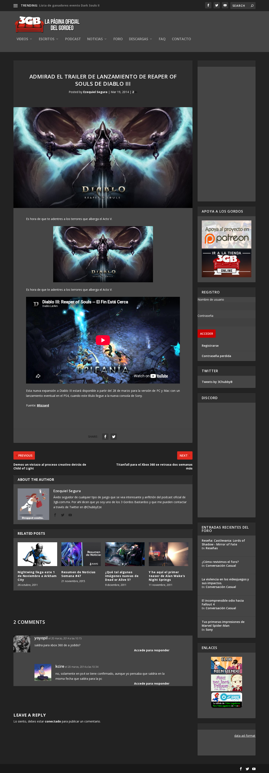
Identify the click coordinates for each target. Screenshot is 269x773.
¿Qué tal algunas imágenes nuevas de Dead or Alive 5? (121, 576)
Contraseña (205, 316)
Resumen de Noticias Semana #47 (78, 574)
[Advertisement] (226, 134)
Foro (118, 39)
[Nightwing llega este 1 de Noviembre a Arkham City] (37, 554)
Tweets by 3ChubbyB (217, 382)
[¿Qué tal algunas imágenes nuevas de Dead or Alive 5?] (125, 554)
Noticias (95, 39)
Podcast (73, 39)
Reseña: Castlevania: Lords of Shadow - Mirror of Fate (223, 542)
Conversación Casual (221, 566)
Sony (209, 630)
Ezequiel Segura (95, 92)
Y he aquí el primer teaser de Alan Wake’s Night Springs (167, 576)
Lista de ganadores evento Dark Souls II (69, 5)
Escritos (46, 39)
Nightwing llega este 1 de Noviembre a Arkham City (37, 576)
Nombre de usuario (211, 299)
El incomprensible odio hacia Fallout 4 (223, 602)
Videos (22, 39)
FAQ (162, 39)
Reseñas (212, 548)
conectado (53, 721)
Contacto (181, 39)
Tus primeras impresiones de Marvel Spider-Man (223, 624)
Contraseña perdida (216, 356)
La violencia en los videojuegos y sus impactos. (225, 581)
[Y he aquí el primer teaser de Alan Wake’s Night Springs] (168, 554)
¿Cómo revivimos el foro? (220, 562)
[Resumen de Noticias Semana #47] (81, 554)
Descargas (138, 39)
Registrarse (210, 346)
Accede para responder (151, 650)
